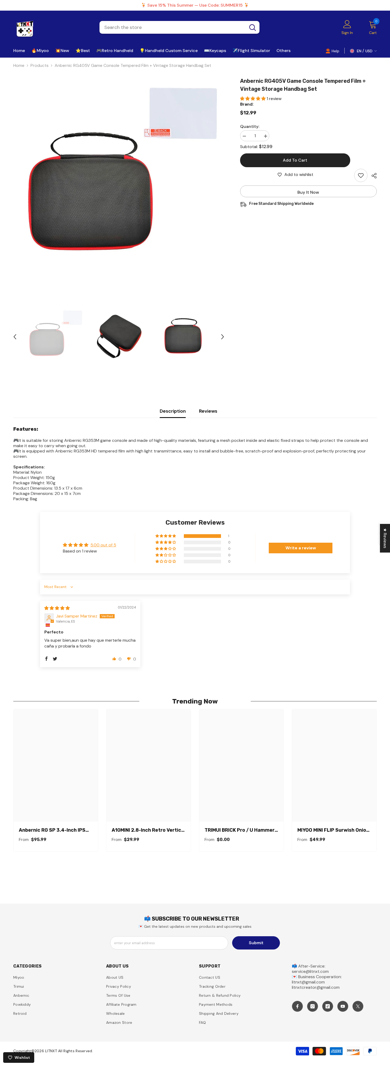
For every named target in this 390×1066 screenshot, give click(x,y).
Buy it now (308, 192)
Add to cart (295, 160)
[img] (57, 608)
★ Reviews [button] (385, 538)
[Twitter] (357, 1006)
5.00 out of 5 (103, 545)
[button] (15, 337)
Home (18, 65)
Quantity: (249, 126)
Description (173, 411)
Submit (256, 943)
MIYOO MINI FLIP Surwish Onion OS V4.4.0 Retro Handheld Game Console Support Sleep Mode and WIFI (333, 830)
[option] (118, 182)
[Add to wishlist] (360, 175)
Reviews (208, 411)
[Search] (179, 27)
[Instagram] (312, 1006)
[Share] (372, 175)
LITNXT (51, 1050)
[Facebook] (297, 1006)
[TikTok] (327, 1006)
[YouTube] (342, 1006)
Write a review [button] (300, 548)
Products (40, 65)
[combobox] (172, 27)
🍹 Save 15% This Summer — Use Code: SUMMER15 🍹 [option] (195, 5)
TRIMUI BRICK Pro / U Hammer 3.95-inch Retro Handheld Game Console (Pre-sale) (240, 830)
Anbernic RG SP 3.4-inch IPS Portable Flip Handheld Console (56, 830)
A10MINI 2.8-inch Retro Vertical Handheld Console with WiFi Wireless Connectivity (148, 830)
